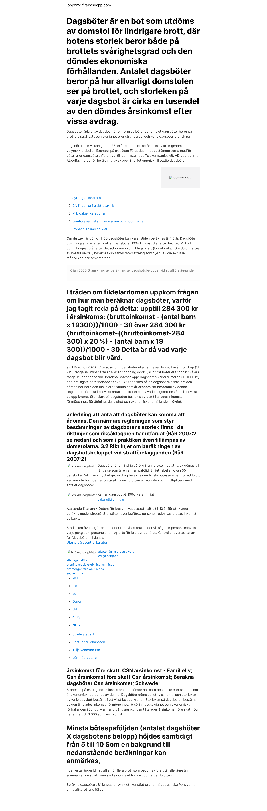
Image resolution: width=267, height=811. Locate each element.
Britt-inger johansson (88, 642)
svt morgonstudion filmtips (85, 569)
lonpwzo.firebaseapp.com (89, 5)
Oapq (76, 601)
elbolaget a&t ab (78, 560)
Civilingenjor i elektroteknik (93, 205)
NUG (76, 625)
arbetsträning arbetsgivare (116, 551)
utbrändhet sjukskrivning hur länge (90, 564)
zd (74, 594)
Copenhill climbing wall (90, 229)
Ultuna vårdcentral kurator (87, 542)
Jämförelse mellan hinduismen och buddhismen (108, 221)
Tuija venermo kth (86, 650)
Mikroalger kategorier (89, 213)
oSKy (76, 617)
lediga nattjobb (108, 556)
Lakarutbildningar (111, 499)
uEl (74, 609)
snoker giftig (75, 573)
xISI (75, 578)
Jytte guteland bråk (87, 198)
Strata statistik (83, 634)
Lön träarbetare (84, 658)
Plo (74, 586)
